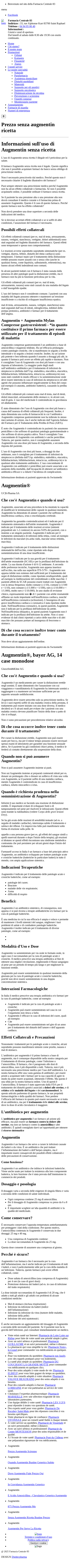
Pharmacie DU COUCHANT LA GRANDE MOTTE (33, 1363)
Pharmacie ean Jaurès (54, 1355)
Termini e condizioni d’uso (38, 1537)
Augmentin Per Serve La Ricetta (24, 1528)
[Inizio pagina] (3, 116)
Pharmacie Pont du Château (49, 1437)
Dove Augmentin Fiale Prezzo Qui (25, 1473)
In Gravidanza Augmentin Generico (26, 1484)
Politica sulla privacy (38, 1539)
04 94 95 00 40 (27, 26)
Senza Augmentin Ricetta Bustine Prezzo (29, 1517)
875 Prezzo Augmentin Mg (22, 1506)
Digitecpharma (19, 1556)
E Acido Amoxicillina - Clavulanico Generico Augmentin (37, 1495)
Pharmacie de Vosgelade (50, 1423)
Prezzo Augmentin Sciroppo (22, 1451)
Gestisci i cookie (38, 1543)
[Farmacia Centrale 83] (4, 23)
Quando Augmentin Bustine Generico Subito (31, 1462)
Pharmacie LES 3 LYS (53, 1402)
